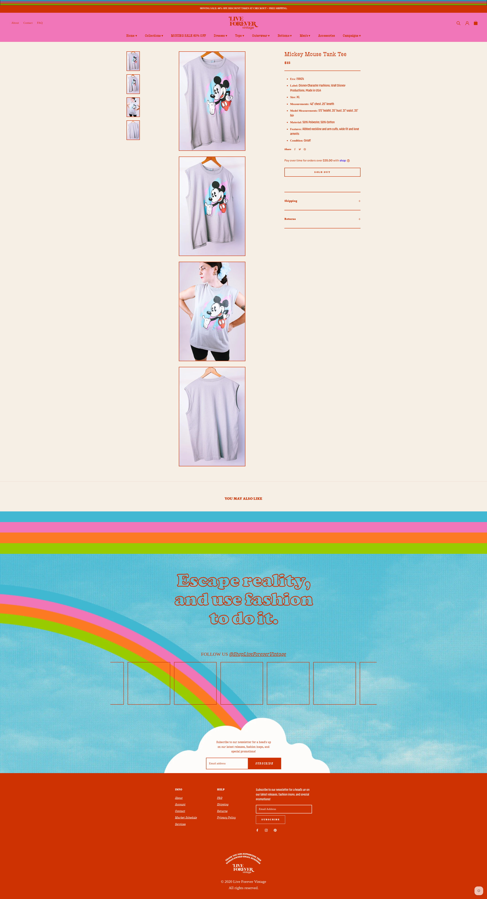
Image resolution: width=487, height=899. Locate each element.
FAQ (40, 22)
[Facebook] (295, 149)
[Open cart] (475, 23)
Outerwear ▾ (261, 36)
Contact (28, 22)
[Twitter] (300, 149)
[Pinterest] (305, 149)
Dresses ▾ (220, 36)
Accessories (326, 36)
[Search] (459, 23)
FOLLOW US (243, 654)
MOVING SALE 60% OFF (188, 36)
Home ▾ (131, 36)
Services (180, 824)
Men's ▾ (305, 36)
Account (180, 804)
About (15, 22)
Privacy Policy (226, 818)
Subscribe (264, 763)
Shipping (290, 201)
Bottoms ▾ (285, 36)
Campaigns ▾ (352, 36)
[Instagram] (266, 830)
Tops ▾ (239, 36)
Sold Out (322, 172)
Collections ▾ (154, 36)
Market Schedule (186, 818)
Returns (290, 218)
